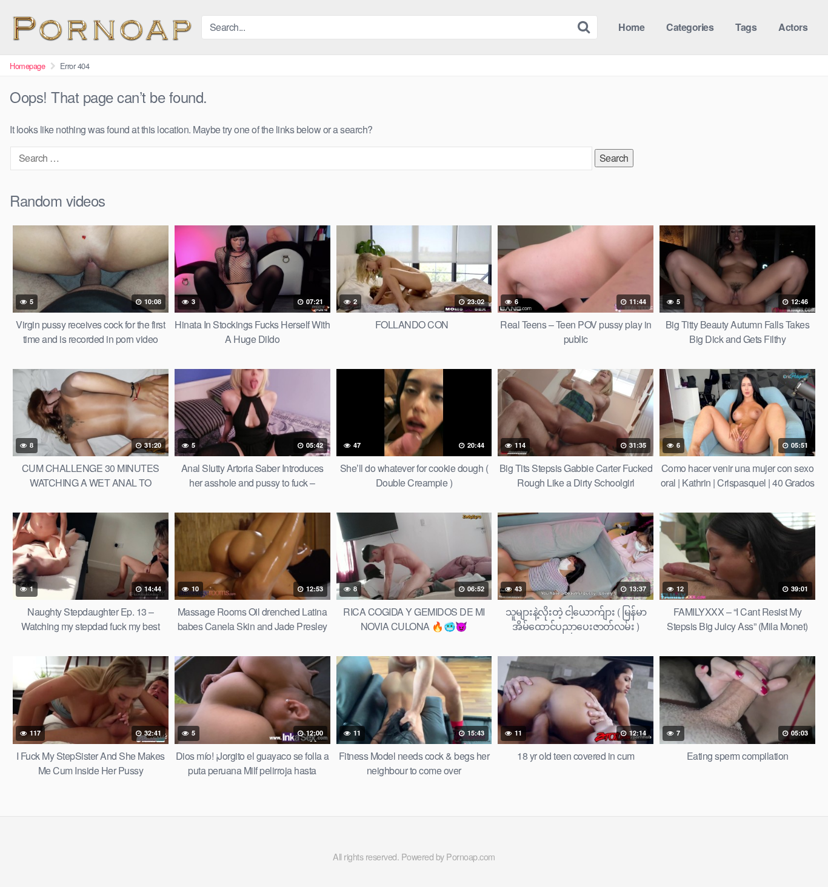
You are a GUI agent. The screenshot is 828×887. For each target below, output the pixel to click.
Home (631, 27)
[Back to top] (794, 848)
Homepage (27, 65)
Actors (792, 27)
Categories (689, 27)
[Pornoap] (101, 27)
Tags (745, 27)
